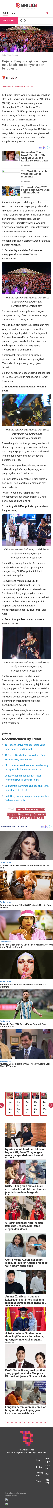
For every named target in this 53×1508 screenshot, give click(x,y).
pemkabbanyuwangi (28, 809)
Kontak (39, 1467)
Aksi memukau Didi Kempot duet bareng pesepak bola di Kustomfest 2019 (26, 767)
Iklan (38, 1460)
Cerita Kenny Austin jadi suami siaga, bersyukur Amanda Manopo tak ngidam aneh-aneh (26, 1262)
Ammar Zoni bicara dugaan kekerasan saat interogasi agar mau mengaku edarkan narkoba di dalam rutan (26, 1300)
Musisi (39, 817)
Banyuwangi (25, 814)
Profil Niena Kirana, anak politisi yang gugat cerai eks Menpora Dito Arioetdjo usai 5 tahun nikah (25, 1373)
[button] (21, 21)
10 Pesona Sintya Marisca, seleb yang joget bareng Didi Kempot (25, 746)
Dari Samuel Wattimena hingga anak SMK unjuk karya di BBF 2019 (27, 787)
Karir (48, 1474)
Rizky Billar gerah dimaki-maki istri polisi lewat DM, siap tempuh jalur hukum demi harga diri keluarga (25, 1190)
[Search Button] (47, 14)
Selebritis (8, 13)
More (14, 13)
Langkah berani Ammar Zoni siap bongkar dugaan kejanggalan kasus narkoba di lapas (25, 1410)
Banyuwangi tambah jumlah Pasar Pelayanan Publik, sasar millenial (23, 777)
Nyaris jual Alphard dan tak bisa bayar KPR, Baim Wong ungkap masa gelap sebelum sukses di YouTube (25, 1153)
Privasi (38, 1481)
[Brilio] (26, 5)
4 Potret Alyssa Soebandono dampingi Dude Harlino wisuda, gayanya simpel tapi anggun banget (24, 1337)
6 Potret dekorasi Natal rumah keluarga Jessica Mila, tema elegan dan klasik (24, 1226)
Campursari (27, 817)
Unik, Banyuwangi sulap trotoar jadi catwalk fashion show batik (28, 798)
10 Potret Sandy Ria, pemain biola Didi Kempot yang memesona (25, 757)
